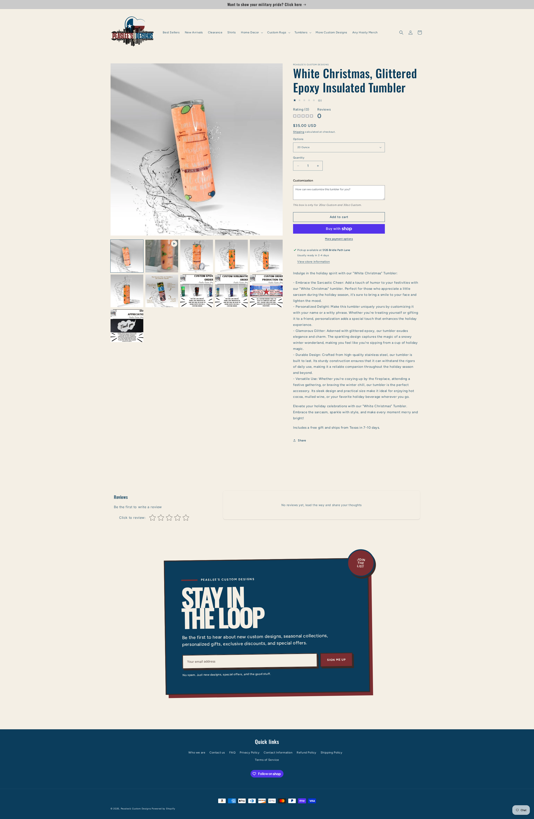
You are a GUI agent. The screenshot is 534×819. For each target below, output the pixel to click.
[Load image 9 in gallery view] (266, 291)
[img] (303, 116)
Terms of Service (267, 760)
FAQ (232, 752)
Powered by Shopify (163, 808)
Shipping (298, 131)
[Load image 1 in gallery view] (127, 256)
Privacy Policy (249, 752)
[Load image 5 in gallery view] (127, 291)
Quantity (298, 157)
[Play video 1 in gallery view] (161, 256)
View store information (313, 261)
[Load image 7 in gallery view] (196, 291)
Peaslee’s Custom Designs (136, 808)
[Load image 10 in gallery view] (127, 325)
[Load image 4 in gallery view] (266, 256)
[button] (251, 32)
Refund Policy (306, 752)
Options (298, 139)
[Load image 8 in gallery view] (231, 291)
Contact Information (278, 752)
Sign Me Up (336, 660)
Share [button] (302, 440)
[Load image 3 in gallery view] (231, 256)
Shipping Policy (332, 752)
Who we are (196, 752)
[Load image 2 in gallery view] (196, 256)
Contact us (217, 752)
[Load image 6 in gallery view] (161, 291)
